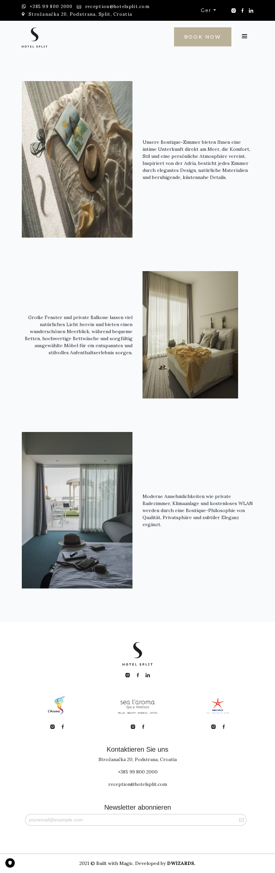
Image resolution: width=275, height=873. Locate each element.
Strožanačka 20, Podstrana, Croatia (138, 759)
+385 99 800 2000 (138, 772)
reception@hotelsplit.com (137, 784)
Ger (207, 10)
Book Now (202, 37)
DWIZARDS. (181, 863)
